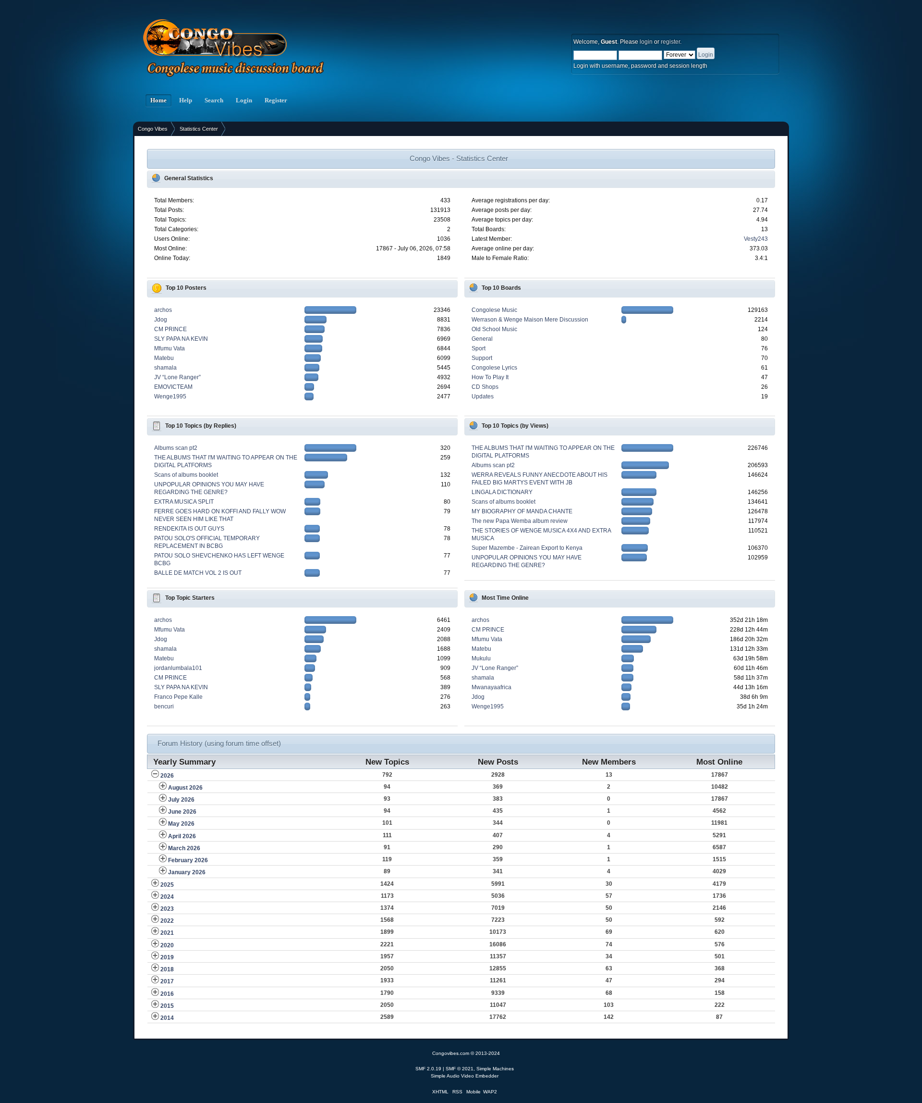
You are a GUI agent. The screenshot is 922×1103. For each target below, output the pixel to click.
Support (482, 358)
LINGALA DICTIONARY (502, 492)
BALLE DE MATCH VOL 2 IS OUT (198, 573)
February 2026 (188, 860)
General (482, 338)
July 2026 (181, 799)
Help (186, 100)
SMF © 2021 (459, 1068)
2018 (167, 969)
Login (244, 100)
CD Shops (485, 387)
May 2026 (181, 823)
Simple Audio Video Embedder (464, 1075)
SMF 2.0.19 (428, 1068)
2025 (167, 884)
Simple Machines (495, 1068)
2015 (167, 1006)
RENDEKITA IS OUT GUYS (189, 528)
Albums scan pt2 (175, 448)
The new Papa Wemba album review (520, 521)
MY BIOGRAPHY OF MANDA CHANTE (522, 511)
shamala (165, 367)
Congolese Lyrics (494, 367)
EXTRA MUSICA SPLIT (184, 501)
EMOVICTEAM (173, 387)
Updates (483, 396)
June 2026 (182, 811)
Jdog (160, 319)
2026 (167, 775)
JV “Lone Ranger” (177, 377)
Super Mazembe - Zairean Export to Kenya (527, 548)
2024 (167, 896)
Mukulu (481, 658)
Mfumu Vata (169, 348)
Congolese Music (494, 310)
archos (163, 310)
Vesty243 (756, 238)
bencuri (164, 706)
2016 (167, 994)
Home (158, 100)
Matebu (164, 358)
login (646, 41)
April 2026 (182, 836)
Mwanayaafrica (491, 687)
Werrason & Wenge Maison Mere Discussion (530, 319)
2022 (167, 920)
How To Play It (490, 377)
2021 (167, 932)
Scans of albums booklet (186, 474)
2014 (167, 1018)
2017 (167, 981)
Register (276, 100)
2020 (167, 945)
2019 (167, 957)
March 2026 (184, 848)
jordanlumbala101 (178, 668)
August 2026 (185, 787)
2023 (167, 908)
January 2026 (187, 872)
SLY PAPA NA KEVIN (181, 338)
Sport (478, 348)
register (670, 41)
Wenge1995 (170, 396)
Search (214, 100)
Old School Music (494, 329)
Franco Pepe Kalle (178, 697)
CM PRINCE (170, 329)
